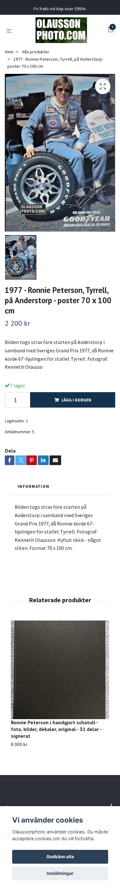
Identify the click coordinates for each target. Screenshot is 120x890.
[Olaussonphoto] (61, 30)
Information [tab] (33, 486)
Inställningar (60, 873)
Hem (9, 52)
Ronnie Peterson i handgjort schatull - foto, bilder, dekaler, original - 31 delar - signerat (56, 729)
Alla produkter (35, 52)
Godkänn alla (60, 856)
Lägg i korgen (76, 399)
